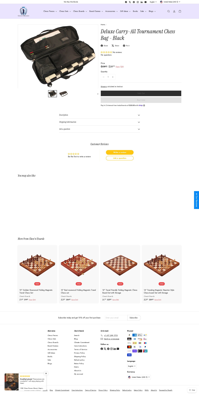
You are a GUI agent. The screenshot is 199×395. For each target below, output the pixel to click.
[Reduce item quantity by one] (103, 77)
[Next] (96, 94)
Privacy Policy (79, 353)
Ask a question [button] (119, 158)
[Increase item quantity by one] (113, 77)
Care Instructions (80, 346)
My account (78, 374)
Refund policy (79, 360)
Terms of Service (80, 349)
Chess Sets (64, 11)
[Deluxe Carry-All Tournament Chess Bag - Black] (30, 205)
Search (76, 335)
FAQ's (76, 367)
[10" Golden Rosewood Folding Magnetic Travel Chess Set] (37, 274)
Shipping (104, 86)
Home (103, 24)
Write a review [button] (119, 152)
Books (135, 11)
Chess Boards (79, 11)
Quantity (104, 71)
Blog (76, 339)
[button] (107, 52)
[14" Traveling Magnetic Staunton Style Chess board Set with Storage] (162, 274)
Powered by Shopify (165, 390)
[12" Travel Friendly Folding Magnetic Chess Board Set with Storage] (120, 274)
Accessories (110, 11)
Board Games (95, 11)
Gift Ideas (124, 11)
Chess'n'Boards (36, 239)
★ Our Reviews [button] (196, 200)
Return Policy (79, 363)
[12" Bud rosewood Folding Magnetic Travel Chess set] (79, 274)
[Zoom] (58, 56)
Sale (142, 11)
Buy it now (141, 100)
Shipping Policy (80, 356)
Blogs (151, 11)
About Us (77, 370)
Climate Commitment (81, 342)
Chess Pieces (49, 11)
